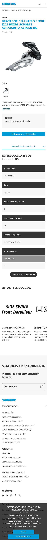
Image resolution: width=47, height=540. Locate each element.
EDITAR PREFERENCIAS (23, 537)
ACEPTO (23, 532)
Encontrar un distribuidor (25, 134)
